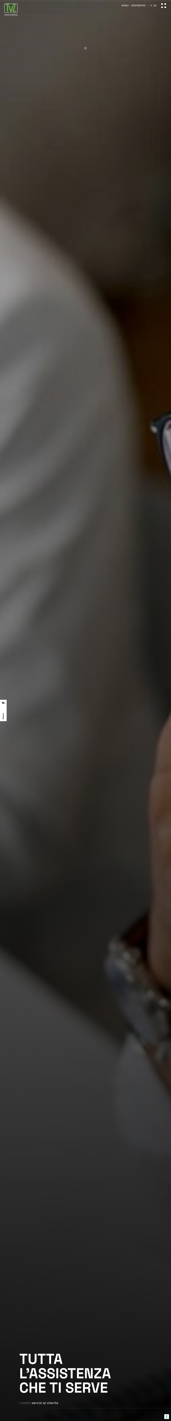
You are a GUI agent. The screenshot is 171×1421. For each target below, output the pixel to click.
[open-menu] (163, 6)
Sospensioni (138, 5)
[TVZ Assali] (11, 9)
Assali (125, 5)
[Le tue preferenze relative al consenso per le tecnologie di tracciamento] (166, 1416)
